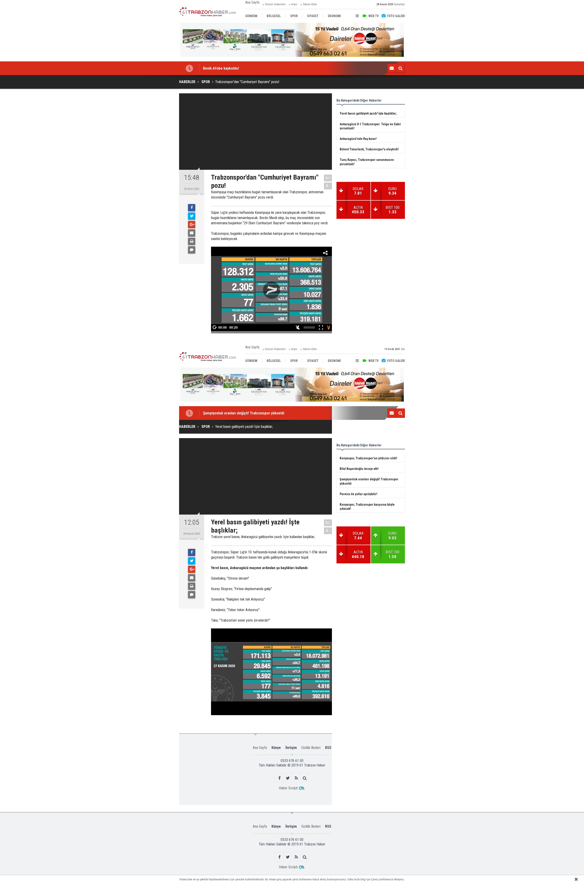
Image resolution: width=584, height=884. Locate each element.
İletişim (291, 747)
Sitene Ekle (310, 4)
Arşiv (294, 4)
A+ (328, 178)
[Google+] (191, 224)
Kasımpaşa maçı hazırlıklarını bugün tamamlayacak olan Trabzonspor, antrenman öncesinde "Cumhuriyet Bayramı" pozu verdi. (267, 194)
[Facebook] (191, 207)
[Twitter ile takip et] (288, 778)
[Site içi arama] (400, 68)
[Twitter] (191, 216)
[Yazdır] (191, 241)
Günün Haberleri (275, 4)
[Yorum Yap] (191, 250)
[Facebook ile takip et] (279, 778)
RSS (328, 747)
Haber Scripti (288, 788)
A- (328, 186)
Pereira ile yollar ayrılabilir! (224, 414)
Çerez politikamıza (382, 879)
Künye (276, 747)
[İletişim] (391, 68)
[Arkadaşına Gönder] (191, 233)
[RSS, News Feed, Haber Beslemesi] (296, 778)
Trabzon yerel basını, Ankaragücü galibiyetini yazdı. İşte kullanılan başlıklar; (263, 537)
